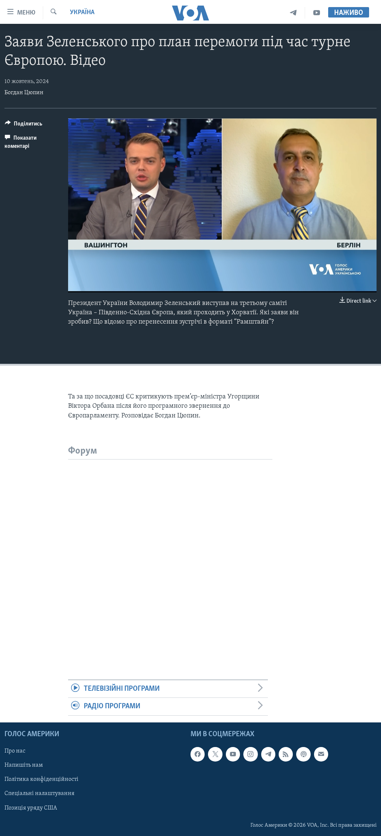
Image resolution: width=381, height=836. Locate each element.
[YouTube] (316, 13)
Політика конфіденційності (41, 779)
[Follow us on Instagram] (250, 754)
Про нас (14, 751)
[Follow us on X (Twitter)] (215, 754)
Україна (82, 12)
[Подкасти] (303, 754)
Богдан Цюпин (24, 93)
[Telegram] (293, 13)
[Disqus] (170, 553)
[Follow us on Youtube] (233, 754)
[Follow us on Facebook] (197, 754)
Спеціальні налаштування (39, 794)
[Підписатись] (321, 754)
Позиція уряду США (30, 808)
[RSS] (286, 754)
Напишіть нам (23, 765)
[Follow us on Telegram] (268, 754)
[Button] (23, 125)
